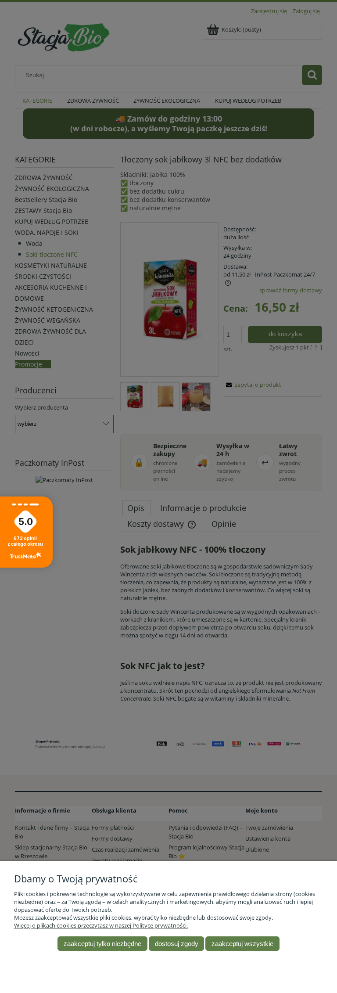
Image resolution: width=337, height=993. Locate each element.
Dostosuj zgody (176, 943)
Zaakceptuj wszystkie (242, 943)
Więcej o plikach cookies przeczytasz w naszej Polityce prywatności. (101, 925)
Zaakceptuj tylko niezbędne (102, 943)
